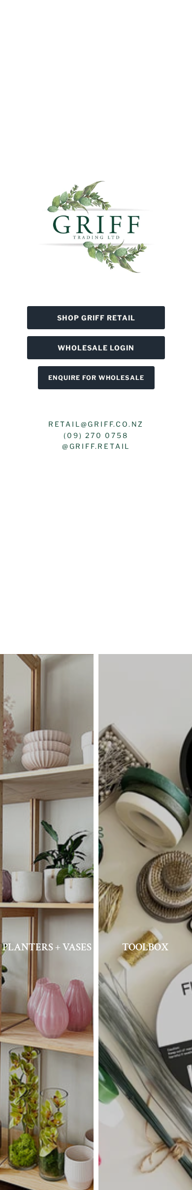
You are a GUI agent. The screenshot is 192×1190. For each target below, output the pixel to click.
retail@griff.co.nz (96, 424)
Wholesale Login (96, 348)
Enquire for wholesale (96, 377)
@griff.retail (96, 446)
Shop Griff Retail (96, 317)
